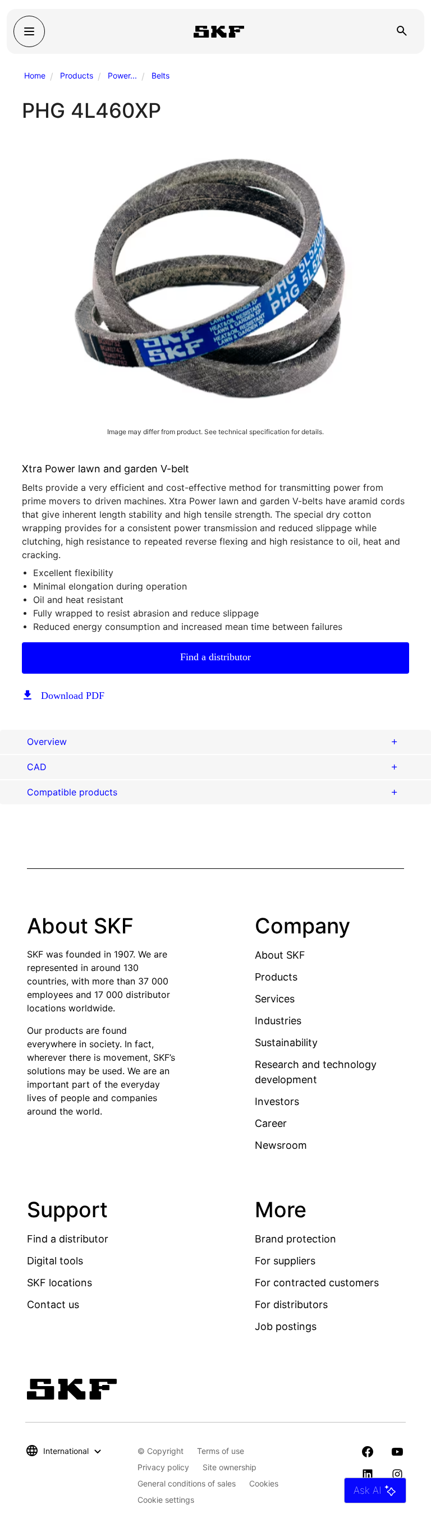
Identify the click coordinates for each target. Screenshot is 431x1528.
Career (271, 1123)
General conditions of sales (186, 1483)
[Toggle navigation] (29, 31)
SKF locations (59, 1282)
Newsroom (281, 1145)
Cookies (263, 1483)
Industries (278, 1021)
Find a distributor (215, 656)
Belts (160, 75)
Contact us (53, 1304)
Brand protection (295, 1239)
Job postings (286, 1326)
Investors (277, 1101)
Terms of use (220, 1451)
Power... (122, 75)
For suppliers (285, 1261)
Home (34, 75)
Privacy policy (163, 1467)
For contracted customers (317, 1282)
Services (275, 999)
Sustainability (286, 1042)
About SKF (280, 955)
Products (76, 75)
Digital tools (55, 1261)
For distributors (291, 1304)
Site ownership (229, 1467)
